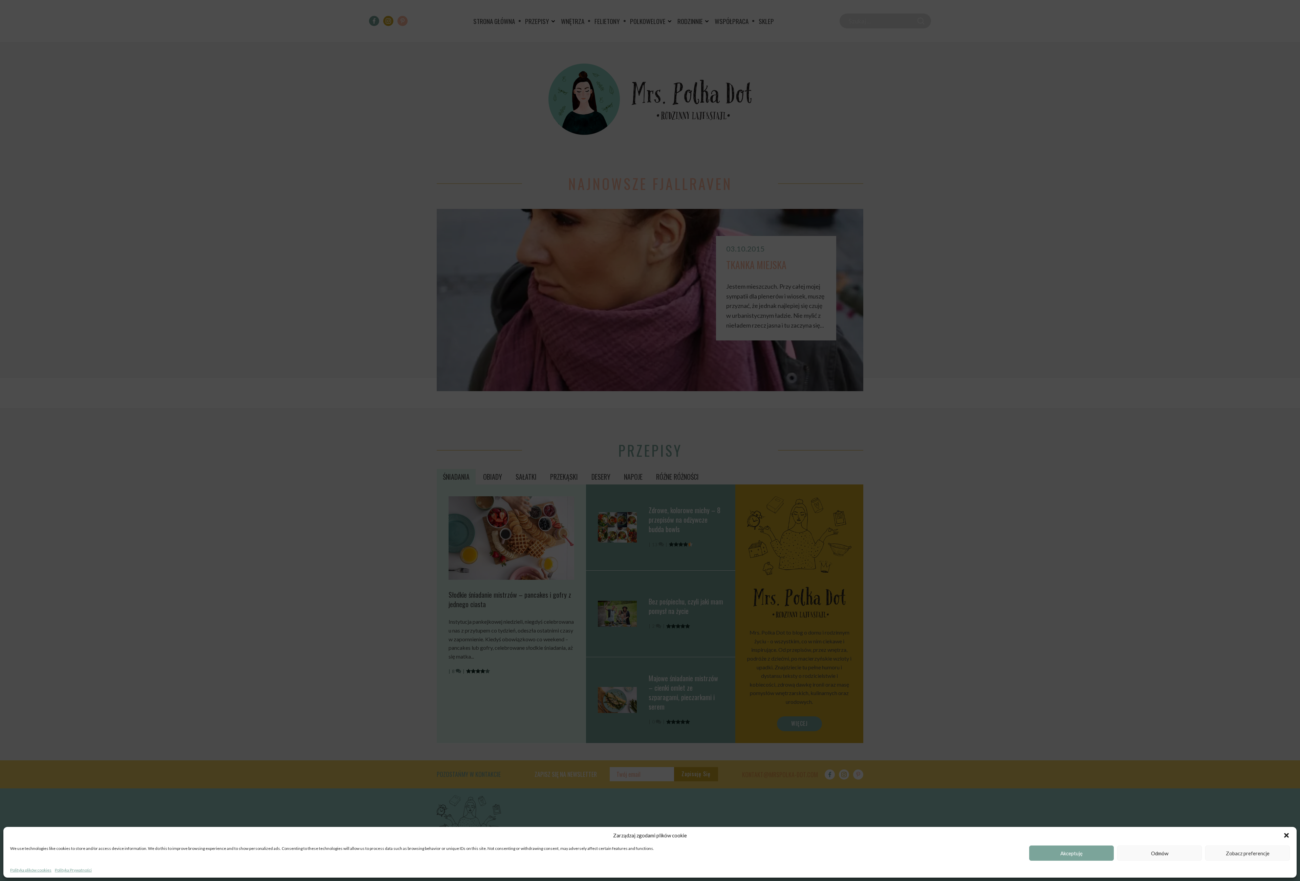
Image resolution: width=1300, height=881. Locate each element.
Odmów (1159, 853)
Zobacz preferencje (1248, 853)
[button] (1286, 835)
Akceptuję (1071, 853)
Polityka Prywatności (73, 870)
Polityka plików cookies (30, 870)
